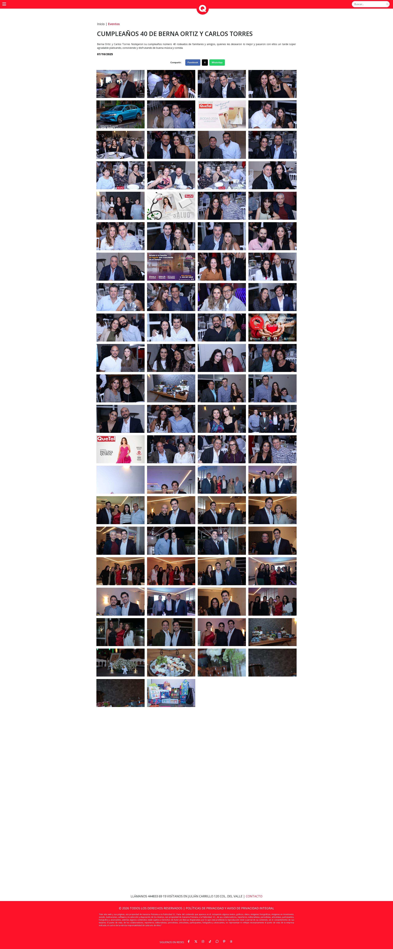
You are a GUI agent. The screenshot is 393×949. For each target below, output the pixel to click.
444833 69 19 (157, 896)
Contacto (254, 896)
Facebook (193, 62)
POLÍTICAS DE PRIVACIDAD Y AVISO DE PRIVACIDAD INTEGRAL (230, 908)
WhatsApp (217, 62)
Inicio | (102, 24)
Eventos (114, 24)
